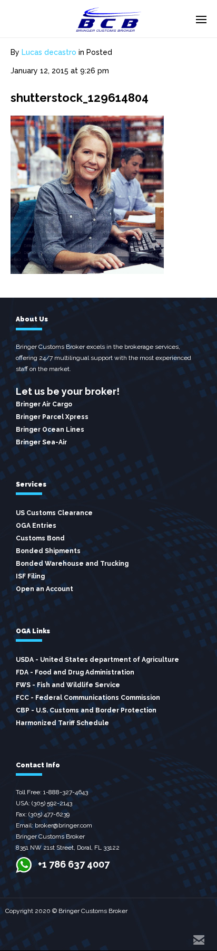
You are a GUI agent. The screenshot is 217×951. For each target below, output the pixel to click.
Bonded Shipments (48, 551)
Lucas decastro (49, 52)
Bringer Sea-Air (41, 442)
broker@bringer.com (63, 825)
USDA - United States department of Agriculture (97, 659)
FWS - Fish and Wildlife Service (68, 685)
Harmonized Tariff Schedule (62, 723)
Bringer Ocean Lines (50, 429)
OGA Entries (36, 525)
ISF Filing (30, 576)
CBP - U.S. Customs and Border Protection (86, 710)
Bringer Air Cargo (44, 404)
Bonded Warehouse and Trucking (72, 563)
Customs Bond (40, 538)
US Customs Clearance (54, 513)
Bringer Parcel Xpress (52, 417)
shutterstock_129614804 (80, 97)
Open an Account (44, 589)
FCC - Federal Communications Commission (88, 697)
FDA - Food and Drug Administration (75, 672)
